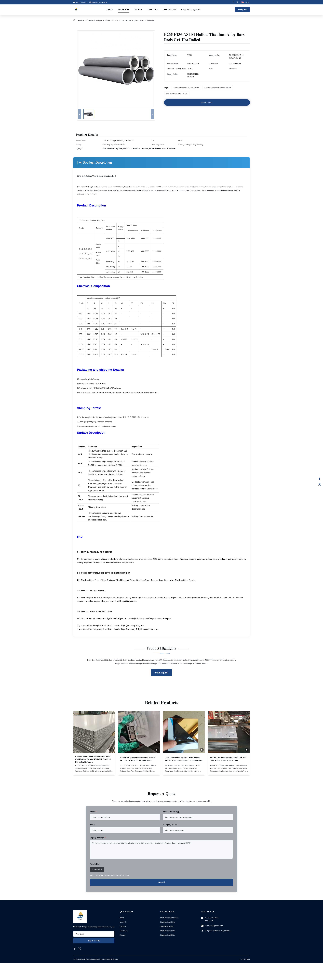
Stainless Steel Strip (167, 930)
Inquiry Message (98, 837)
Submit (161, 882)
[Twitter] (237, 2)
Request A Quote (191, 9)
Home (110, 9)
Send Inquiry (161, 672)
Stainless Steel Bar (167, 926)
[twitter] (79, 948)
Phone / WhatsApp (171, 811)
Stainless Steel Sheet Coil (169, 917)
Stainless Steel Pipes (94, 20)
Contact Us (169, 9)
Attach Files (95, 864)
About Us (152, 9)
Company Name (170, 824)
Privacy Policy (245, 959)
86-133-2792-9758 (211, 917)
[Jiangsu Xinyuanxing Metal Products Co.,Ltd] (76, 9)
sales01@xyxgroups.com (99, 2)
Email (93, 811)
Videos (138, 9)
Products (123, 9)
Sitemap (122, 935)
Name (92, 824)
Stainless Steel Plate (167, 935)
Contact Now (94, 771)
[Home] (74, 20)
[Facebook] (233, 2)
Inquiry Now (242, 9)
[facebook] (74, 948)
